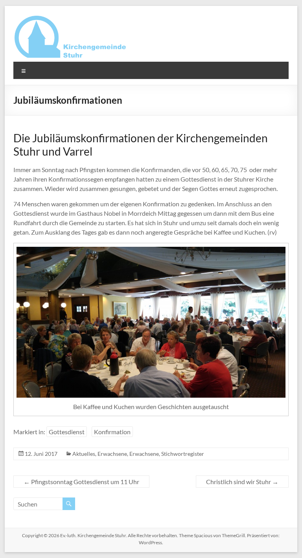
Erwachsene (112, 453)
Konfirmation (112, 431)
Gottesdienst (67, 431)
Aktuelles (83, 453)
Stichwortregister (182, 453)
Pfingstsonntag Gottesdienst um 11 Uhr (81, 481)
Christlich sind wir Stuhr (242, 481)
